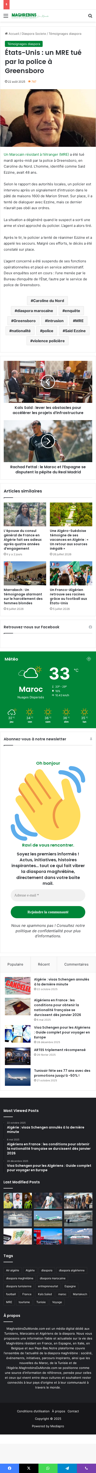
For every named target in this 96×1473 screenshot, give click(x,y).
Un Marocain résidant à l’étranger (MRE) (36, 154)
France (26, 1294)
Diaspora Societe (34, 33)
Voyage (57, 1302)
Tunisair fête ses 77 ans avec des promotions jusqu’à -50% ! (62, 1073)
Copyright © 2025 (48, 1418)
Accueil (13, 33)
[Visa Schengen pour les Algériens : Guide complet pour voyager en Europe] (18, 1034)
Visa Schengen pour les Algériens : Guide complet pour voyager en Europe (62, 1032)
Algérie (30, 1270)
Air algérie (12, 1270)
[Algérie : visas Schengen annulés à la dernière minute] (18, 986)
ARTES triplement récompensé (60, 1050)
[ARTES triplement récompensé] (18, 1056)
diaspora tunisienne (18, 1286)
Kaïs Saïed (45, 1294)
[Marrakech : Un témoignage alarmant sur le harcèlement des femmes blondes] (25, 573)
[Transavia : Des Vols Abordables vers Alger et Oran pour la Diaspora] (48, 1219)
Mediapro (57, 1426)
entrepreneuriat (48, 1286)
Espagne (70, 1286)
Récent (44, 964)
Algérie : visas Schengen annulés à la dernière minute (61, 982)
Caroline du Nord (48, 300)
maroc (62, 1294)
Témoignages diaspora (65, 33)
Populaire (15, 964)
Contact (73, 1411)
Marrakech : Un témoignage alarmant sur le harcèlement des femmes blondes (23, 596)
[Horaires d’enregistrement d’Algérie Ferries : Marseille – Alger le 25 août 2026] (78, 1219)
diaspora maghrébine (19, 1278)
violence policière (49, 340)
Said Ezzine (75, 330)
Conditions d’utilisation (33, 1411)
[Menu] (5, 17)
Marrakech (80, 1294)
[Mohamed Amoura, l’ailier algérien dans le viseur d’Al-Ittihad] (17, 1201)
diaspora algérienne (72, 1270)
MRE (79, 320)
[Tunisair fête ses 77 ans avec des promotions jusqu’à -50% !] (18, 1077)
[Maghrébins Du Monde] (30, 15)
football (11, 1294)
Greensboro (25, 320)
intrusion (55, 320)
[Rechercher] (90, 17)
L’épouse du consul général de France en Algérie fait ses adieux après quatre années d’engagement (23, 539)
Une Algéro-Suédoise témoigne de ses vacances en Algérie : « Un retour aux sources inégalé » (69, 539)
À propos (58, 1411)
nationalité (21, 330)
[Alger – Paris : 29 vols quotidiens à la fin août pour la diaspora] (48, 1236)
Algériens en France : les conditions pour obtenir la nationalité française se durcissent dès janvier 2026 (57, 1007)
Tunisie (41, 1302)
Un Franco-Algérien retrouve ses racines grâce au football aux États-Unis (68, 596)
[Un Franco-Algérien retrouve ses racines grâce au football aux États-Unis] (71, 573)
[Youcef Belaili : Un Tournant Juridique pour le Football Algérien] (48, 1201)
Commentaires (76, 964)
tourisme (24, 1302)
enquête (72, 310)
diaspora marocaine (35, 310)
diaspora (46, 1270)
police (47, 330)
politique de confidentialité (39, 930)
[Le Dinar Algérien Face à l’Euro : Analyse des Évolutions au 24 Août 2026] (17, 1236)
